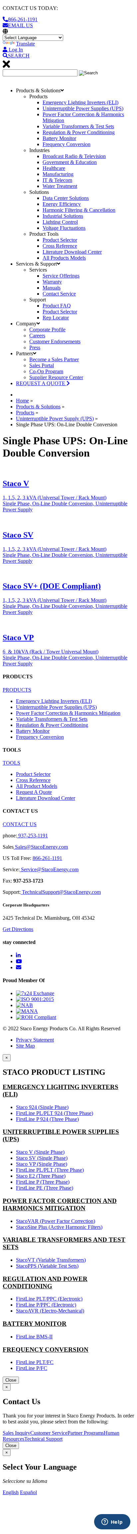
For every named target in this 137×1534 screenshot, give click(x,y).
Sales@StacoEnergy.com (41, 847)
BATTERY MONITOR (35, 1323)
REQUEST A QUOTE (41, 383)
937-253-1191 (32, 835)
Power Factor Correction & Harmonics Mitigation (68, 713)
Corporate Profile (47, 329)
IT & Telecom (57, 180)
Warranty (52, 282)
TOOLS (11, 763)
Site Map (25, 1046)
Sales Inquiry (16, 1433)
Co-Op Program (46, 371)
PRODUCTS (17, 690)
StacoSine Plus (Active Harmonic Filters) (59, 1227)
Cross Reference (60, 246)
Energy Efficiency (62, 204)
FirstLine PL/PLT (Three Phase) (50, 1170)
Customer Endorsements (54, 341)
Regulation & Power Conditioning (79, 132)
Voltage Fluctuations (64, 228)
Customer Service (49, 1433)
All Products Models (64, 258)
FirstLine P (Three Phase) (42, 1182)
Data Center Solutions (66, 198)
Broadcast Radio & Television (74, 156)
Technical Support (43, 1439)
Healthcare (54, 168)
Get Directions (18, 929)
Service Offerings (61, 276)
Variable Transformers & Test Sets (78, 126)
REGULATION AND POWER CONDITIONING (45, 1282)
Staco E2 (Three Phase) (41, 1176)
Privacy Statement (35, 1040)
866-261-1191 (47, 858)
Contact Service (59, 294)
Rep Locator (56, 317)
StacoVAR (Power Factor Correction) (55, 1221)
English (11, 1492)
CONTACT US (20, 824)
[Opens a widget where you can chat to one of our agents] (112, 1522)
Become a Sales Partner (54, 359)
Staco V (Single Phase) (40, 1152)
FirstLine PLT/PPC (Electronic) (49, 1299)
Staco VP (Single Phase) (41, 1164)
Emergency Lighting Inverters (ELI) (80, 102)
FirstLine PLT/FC (35, 1362)
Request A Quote (34, 792)
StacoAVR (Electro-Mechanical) (50, 1311)
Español (28, 1492)
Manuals (52, 288)
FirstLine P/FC (31, 1368)
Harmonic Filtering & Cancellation (79, 210)
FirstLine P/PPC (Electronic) (46, 1305)
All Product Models (36, 786)
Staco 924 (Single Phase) (42, 1107)
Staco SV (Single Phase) (42, 1158)
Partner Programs (86, 1433)
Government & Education (70, 162)
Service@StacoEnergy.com (49, 869)
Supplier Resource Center (56, 377)
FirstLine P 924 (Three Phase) (47, 1119)
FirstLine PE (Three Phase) (44, 1188)
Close (10, 1380)
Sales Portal (41, 365)
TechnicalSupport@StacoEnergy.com (61, 892)
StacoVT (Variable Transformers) (51, 1260)
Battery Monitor (59, 138)
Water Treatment (60, 186)
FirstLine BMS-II (34, 1336)
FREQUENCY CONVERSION (45, 1349)
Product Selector (60, 240)
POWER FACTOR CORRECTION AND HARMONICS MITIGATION (60, 1204)
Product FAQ (57, 305)
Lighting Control (60, 222)
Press (34, 347)
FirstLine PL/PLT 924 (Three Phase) (54, 1113)
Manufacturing (58, 174)
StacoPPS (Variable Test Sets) (47, 1266)
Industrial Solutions (63, 216)
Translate (25, 43)
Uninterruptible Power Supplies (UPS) (83, 108)
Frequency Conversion (66, 144)
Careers (37, 335)
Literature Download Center (72, 252)
